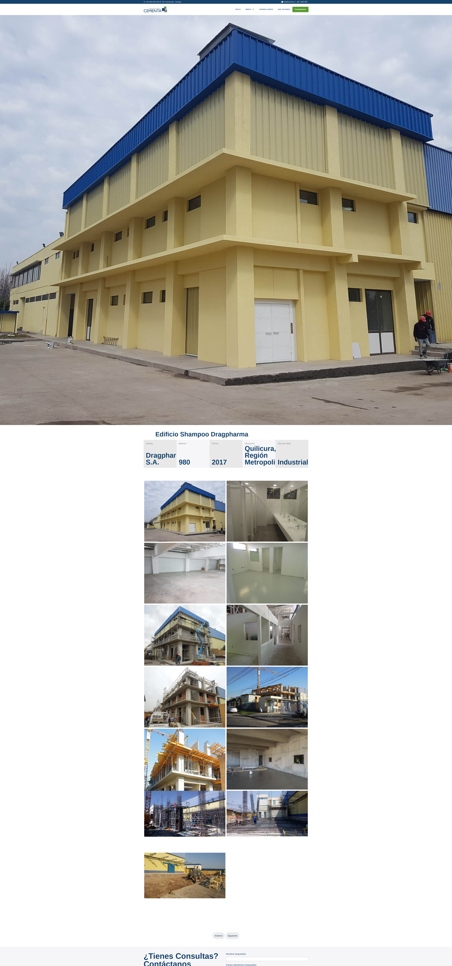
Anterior (219, 936)
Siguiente (232, 936)
